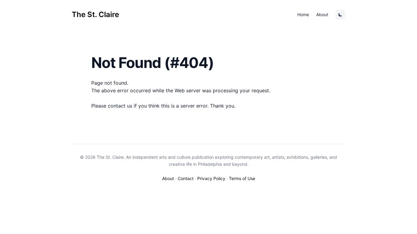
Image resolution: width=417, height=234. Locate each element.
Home (303, 14)
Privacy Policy (211, 178)
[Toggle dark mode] (340, 15)
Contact (186, 178)
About (322, 14)
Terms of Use (242, 178)
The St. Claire (95, 14)
